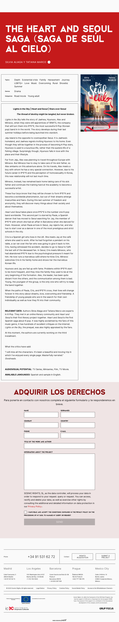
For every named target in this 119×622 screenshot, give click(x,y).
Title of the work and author (37, 441)
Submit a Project (105, 556)
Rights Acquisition (82, 556)
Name (26, 410)
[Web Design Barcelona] (59, 620)
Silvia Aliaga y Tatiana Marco (25, 62)
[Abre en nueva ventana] (106, 608)
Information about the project (38, 452)
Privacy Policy (35, 506)
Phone (27, 431)
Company (28, 421)
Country (64, 421)
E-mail (63, 431)
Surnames (65, 410)
